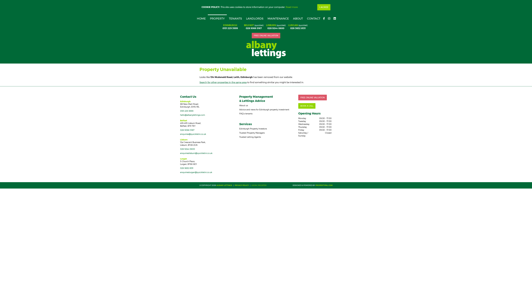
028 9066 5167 (254, 28)
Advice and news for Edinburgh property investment (264, 109)
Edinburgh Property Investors (253, 128)
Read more (292, 7)
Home (201, 18)
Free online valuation (266, 35)
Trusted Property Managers (252, 133)
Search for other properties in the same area (223, 82)
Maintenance (278, 18)
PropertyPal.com (324, 185)
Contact (313, 18)
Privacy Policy (242, 185)
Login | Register (259, 185)
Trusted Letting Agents (250, 137)
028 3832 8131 (298, 28)
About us (243, 105)
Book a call (306, 106)
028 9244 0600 (275, 28)
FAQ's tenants (245, 113)
